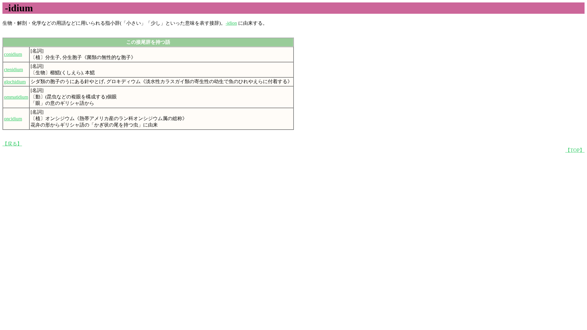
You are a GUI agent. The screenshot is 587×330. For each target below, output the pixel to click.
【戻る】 (12, 143)
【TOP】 (575, 150)
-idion (231, 23)
